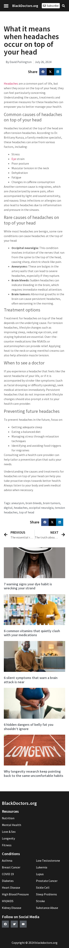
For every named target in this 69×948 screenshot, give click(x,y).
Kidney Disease (11, 908)
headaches (21, 508)
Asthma (7, 860)
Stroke (40, 901)
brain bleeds (33, 503)
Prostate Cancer (47, 881)
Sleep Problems (46, 894)
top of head (26, 512)
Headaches (11, 83)
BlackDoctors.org (25, 5)
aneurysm (17, 503)
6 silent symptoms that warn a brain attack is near (31, 679)
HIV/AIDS (7, 901)
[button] (6, 5)
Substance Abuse (47, 908)
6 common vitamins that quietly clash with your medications (32, 633)
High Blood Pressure (15, 894)
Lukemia (41, 867)
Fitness (7, 845)
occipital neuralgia (41, 508)
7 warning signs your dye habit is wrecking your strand (28, 586)
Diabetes (8, 881)
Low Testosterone (48, 860)
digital (8, 508)
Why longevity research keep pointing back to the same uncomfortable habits (33, 773)
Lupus (40, 874)
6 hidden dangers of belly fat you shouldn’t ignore (28, 726)
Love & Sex (9, 832)
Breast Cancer (11, 867)
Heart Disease (11, 887)
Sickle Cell (42, 887)
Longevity (8, 838)
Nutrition (8, 818)
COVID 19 (8, 874)
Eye (14, 159)
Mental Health (11, 825)
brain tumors (51, 503)
